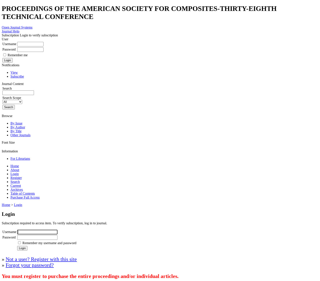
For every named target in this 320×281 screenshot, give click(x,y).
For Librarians (20, 158)
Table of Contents (22, 193)
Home (14, 166)
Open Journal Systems (17, 27)
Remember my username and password (49, 243)
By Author (17, 127)
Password (9, 49)
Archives (16, 189)
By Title (16, 131)
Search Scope (11, 98)
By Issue (16, 123)
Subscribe (17, 76)
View (14, 72)
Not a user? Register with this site (41, 259)
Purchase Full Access (25, 197)
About (14, 170)
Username (9, 44)
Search (15, 182)
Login (14, 174)
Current (15, 185)
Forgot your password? (30, 265)
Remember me (18, 55)
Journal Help (10, 31)
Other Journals (20, 135)
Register (16, 178)
